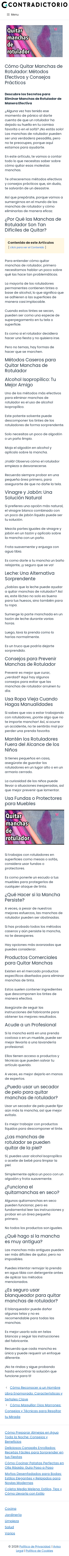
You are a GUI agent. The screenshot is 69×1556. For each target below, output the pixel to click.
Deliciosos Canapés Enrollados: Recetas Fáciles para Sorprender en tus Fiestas (34, 1452)
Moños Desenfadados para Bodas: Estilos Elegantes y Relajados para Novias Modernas (33, 1478)
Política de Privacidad (34, 1546)
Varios (10, 1533)
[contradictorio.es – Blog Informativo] (34, 5)
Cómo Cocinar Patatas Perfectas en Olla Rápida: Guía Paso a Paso (34, 1465)
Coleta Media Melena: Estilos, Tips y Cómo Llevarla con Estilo (33, 1491)
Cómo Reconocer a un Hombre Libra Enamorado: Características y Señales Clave (33, 1393)
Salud (9, 1527)
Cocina (10, 1508)
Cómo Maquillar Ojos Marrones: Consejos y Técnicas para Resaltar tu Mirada (33, 1411)
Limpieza (12, 1521)
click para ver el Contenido (27, 247)
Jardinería (13, 1515)
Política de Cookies (39, 1551)
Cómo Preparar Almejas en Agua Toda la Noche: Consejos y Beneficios (32, 1437)
